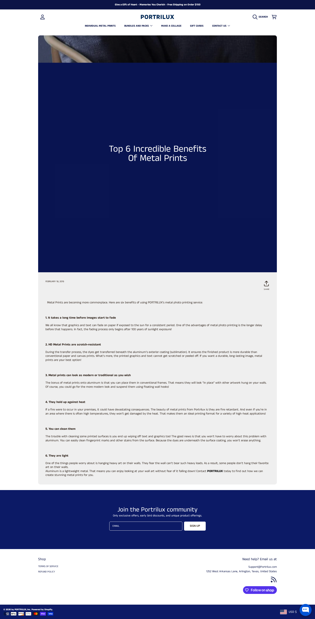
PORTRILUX (214, 471)
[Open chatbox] (306, 610)
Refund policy (46, 572)
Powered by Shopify (42, 609)
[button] (261, 17)
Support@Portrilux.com (262, 567)
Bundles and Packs (137, 26)
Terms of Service (48, 566)
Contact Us (219, 26)
